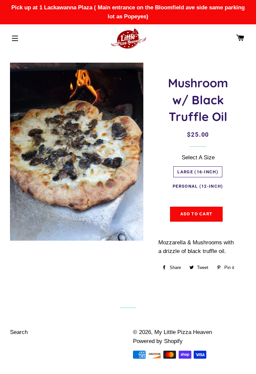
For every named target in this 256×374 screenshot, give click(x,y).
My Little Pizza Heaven (183, 332)
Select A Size (198, 157)
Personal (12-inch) (198, 186)
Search (19, 332)
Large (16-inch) (197, 171)
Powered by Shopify (158, 341)
